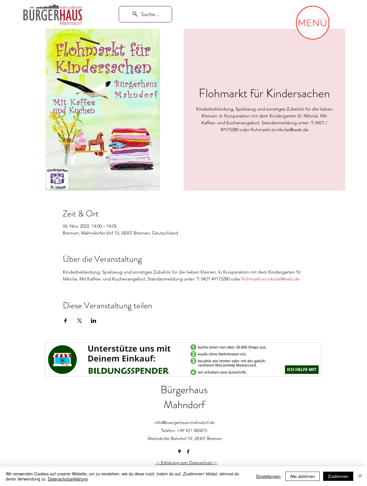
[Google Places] (179, 451)
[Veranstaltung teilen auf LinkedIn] (93, 320)
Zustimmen (338, 476)
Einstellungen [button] (268, 476)
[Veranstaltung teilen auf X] (79, 320)
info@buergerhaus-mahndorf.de (184, 422)
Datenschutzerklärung (68, 479)
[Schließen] (360, 476)
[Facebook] (188, 451)
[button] (312, 23)
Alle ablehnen (302, 476)
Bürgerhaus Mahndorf (184, 397)
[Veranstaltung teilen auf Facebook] (65, 320)
